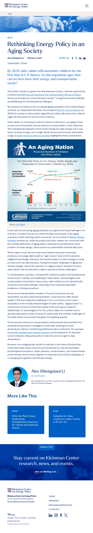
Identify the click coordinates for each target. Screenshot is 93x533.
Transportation (13, 63)
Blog (10, 13)
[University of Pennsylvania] (11, 515)
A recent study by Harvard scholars (32, 136)
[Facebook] (61, 515)
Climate (24, 63)
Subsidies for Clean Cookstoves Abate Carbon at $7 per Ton (66, 419)
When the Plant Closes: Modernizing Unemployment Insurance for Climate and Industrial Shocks (25, 422)
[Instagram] (56, 515)
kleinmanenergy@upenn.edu (60, 505)
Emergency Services (13, 521)
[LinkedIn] (50, 515)
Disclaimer (23, 517)
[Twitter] (65, 515)
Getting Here (54, 500)
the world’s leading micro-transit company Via (30, 333)
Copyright (10, 517)
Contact (52, 496)
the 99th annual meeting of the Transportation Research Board (49, 95)
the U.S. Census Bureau (68, 110)
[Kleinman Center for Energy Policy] (16, 5)
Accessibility (32, 517)
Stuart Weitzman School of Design (20, 502)
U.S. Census (20, 225)
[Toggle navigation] (86, 6)
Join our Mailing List (45, 472)
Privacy (17, 517)
